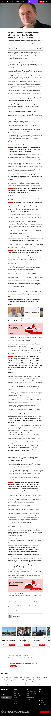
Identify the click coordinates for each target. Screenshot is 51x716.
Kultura (34, 637)
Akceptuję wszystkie (45, 711)
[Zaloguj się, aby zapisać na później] (29, 637)
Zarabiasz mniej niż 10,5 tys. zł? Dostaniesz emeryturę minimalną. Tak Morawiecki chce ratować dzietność (24, 640)
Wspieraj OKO (16, 693)
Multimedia (23, 1)
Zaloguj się (13, 666)
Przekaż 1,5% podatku (17, 695)
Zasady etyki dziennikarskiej (31, 693)
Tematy (12, 1)
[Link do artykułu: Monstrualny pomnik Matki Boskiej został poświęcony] (9, 631)
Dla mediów (28, 699)
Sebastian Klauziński (16, 616)
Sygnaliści (15, 701)
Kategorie (17, 1)
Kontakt (15, 699)
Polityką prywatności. (21, 711)
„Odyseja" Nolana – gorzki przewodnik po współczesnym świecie (39, 640)
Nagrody (15, 697)
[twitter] (37, 602)
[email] (39, 602)
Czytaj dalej (12, 644)
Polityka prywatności (30, 697)
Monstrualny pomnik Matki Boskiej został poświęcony (8, 639)
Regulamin (28, 695)
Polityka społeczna (21, 637)
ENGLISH (15, 703)
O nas (15, 691)
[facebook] (34, 602)
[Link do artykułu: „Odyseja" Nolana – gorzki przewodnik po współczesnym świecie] (39, 631)
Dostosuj (36, 711)
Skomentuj (39, 48)
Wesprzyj (42, 1)
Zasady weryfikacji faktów (31, 691)
